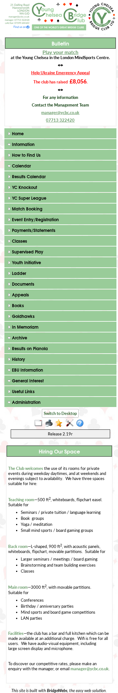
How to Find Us (26, 155)
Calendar (21, 165)
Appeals (20, 294)
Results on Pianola (29, 348)
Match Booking (26, 208)
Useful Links (23, 391)
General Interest (27, 380)
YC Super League (28, 198)
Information (23, 144)
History (18, 359)
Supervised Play (27, 251)
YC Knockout (24, 187)
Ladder (18, 273)
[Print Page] (50, 423)
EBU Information (27, 370)
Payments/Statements (33, 230)
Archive (19, 337)
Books (17, 305)
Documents (22, 284)
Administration (26, 402)
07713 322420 (60, 120)
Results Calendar (28, 176)
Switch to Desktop (60, 413)
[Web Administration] (71, 423)
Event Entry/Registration (35, 219)
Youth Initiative (26, 262)
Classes (19, 241)
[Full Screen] (40, 423)
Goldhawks (23, 316)
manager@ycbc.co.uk (60, 112)
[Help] (81, 423)
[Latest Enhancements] (60, 423)
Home (17, 133)
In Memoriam (24, 327)
